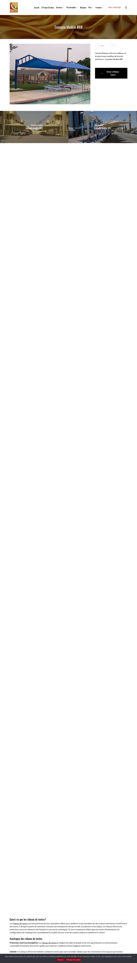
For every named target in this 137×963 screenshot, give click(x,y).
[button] (111, 73)
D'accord (60, 960)
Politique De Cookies (73, 960)
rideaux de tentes (20, 923)
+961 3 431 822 (114, 7)
